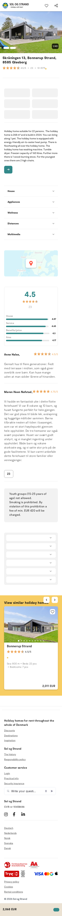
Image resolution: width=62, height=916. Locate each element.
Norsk (7, 838)
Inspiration (10, 740)
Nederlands (10, 833)
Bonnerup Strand (19, 646)
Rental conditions (13, 892)
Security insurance (14, 783)
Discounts (9, 730)
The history (10, 754)
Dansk (7, 848)
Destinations (11, 735)
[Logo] (14, 5)
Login (7, 773)
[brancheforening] (16, 867)
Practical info (11, 778)
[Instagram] (8, 814)
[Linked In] (25, 814)
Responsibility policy (15, 759)
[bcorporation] (24, 876)
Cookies (8, 886)
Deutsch (8, 828)
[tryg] (12, 876)
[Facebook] (16, 814)
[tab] (18, 641)
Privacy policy (11, 881)
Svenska (8, 843)
